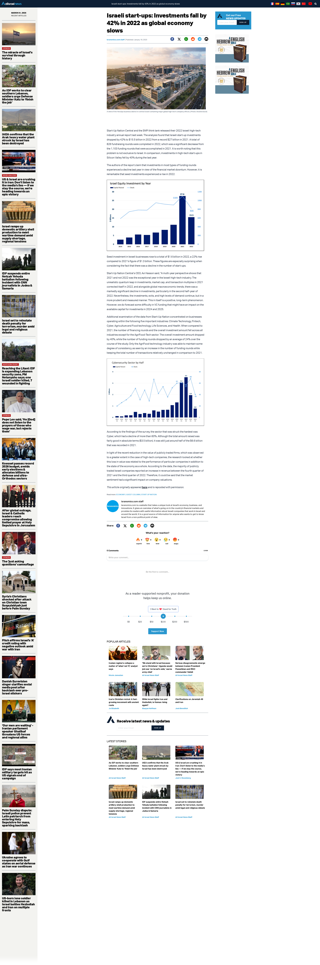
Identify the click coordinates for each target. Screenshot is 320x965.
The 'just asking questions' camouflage (18, 562)
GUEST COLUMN (133, 494)
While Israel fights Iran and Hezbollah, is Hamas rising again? (154, 702)
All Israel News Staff (150, 675)
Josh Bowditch (181, 708)
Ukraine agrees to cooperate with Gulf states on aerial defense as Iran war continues (18, 861)
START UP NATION (149, 494)
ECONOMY (121, 494)
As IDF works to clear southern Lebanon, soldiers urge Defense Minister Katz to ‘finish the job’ (17, 96)
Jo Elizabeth (114, 708)
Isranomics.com (128, 505)
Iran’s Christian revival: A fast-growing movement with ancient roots (124, 702)
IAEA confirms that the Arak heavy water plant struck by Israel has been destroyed (18, 138)
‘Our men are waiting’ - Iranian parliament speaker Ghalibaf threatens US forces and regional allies (17, 731)
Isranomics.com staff (115, 40)
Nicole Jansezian (116, 675)
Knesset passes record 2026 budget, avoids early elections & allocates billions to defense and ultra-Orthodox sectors (18, 470)
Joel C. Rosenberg (183, 778)
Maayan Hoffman (149, 708)
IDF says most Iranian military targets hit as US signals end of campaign (17, 773)
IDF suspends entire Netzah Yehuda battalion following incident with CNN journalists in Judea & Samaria (17, 280)
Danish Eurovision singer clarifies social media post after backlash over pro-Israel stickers (17, 687)
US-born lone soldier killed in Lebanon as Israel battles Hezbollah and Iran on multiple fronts (18, 904)
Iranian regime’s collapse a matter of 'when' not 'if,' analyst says (123, 666)
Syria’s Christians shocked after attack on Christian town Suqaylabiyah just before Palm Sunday (16, 602)
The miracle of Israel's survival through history (17, 55)
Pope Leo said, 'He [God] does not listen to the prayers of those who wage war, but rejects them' (18, 425)
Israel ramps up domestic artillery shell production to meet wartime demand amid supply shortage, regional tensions (18, 233)
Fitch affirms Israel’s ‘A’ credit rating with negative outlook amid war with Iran (18, 644)
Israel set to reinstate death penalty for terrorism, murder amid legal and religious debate (18, 326)
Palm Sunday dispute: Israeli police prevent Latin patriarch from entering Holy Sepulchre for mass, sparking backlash (17, 817)
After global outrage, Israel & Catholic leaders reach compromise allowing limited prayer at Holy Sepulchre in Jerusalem (18, 517)
